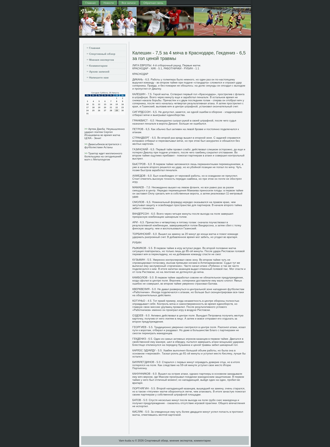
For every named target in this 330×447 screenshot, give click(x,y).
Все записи (129, 2)
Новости (109, 2)
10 (87, 104)
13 (105, 104)
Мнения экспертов (101, 59)
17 (87, 107)
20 (105, 107)
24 (87, 110)
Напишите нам (98, 77)
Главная (90, 2)
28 (111, 110)
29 (117, 110)
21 (111, 107)
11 (93, 104)
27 (105, 110)
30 (122, 110)
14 (111, 104)
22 (117, 107)
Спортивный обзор (102, 53)
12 (99, 104)
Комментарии (98, 65)
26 (99, 110)
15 (117, 104)
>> (86, 128)
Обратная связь (153, 2)
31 (87, 113)
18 (93, 107)
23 (122, 107)
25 (93, 110)
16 (122, 104)
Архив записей (99, 71)
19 (99, 107)
